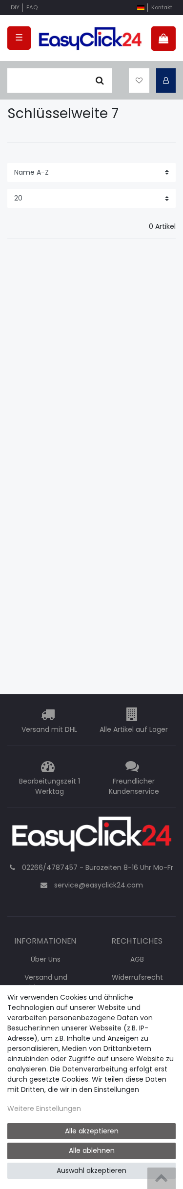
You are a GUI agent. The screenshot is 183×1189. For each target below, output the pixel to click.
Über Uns (46, 959)
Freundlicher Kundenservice (134, 787)
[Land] (141, 7)
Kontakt (161, 7)
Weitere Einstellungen (44, 1108)
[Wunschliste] (139, 80)
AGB (137, 959)
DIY (15, 7)
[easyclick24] (91, 837)
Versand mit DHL (49, 730)
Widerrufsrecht (137, 977)
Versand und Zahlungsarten (45, 982)
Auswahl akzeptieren (91, 1170)
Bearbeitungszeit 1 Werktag (49, 787)
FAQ (32, 7)
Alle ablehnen (92, 1150)
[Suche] (99, 80)
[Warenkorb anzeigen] (163, 38)
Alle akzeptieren (92, 1131)
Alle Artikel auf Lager (134, 730)
